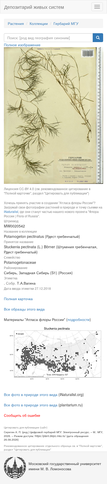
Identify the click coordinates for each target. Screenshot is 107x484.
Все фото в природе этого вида (30, 394)
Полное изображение (22, 44)
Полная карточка (18, 298)
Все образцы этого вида (24, 309)
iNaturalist (11, 211)
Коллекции (39, 23)
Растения (16, 23)
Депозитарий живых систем (34, 6)
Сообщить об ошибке (22, 415)
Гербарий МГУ (66, 23)
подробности (79, 319)
